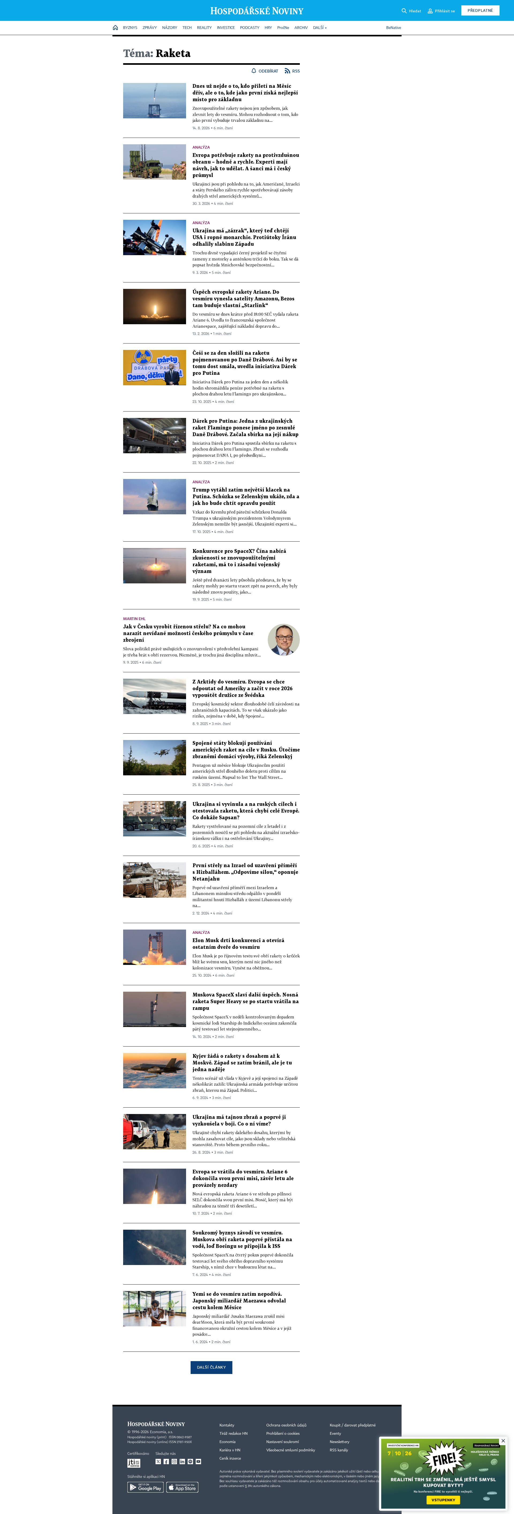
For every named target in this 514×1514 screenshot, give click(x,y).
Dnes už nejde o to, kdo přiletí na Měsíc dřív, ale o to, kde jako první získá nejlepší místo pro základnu (245, 93)
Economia (228, 1442)
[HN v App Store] (182, 1487)
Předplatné (480, 10)
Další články (211, 1367)
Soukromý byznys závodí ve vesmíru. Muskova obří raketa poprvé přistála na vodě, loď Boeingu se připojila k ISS (242, 1240)
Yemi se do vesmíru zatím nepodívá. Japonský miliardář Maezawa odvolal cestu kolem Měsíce (239, 1301)
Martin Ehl (134, 618)
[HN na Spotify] (190, 1461)
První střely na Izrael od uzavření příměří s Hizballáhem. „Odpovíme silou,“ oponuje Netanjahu (245, 872)
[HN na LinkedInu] (182, 1461)
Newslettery (339, 1442)
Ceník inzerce (230, 1458)
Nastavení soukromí (282, 1442)
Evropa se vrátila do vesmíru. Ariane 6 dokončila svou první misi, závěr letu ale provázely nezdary (243, 1179)
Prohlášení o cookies (283, 1434)
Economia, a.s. (161, 1432)
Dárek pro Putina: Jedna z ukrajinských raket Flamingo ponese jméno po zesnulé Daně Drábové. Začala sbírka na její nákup (245, 428)
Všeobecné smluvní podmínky (290, 1450)
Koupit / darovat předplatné (353, 1425)
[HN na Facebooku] (166, 1461)
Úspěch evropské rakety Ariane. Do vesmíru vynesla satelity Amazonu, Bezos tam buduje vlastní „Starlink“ (243, 299)
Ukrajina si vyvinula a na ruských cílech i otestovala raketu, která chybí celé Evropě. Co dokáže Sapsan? (245, 811)
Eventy (335, 1434)
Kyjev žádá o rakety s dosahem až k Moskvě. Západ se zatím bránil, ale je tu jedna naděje (242, 1063)
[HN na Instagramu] (174, 1461)
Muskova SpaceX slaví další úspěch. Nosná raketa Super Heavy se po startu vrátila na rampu (245, 1002)
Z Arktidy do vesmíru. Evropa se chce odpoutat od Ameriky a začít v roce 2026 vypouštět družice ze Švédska (242, 689)
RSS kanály (339, 1450)
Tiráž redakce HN (234, 1434)
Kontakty (227, 1425)
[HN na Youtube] (198, 1461)
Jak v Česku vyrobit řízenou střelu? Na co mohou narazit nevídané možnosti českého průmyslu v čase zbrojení (188, 634)
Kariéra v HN (230, 1450)
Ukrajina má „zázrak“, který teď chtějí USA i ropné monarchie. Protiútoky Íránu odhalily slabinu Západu (244, 238)
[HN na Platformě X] (158, 1461)
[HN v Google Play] (145, 1487)
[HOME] (115, 28)
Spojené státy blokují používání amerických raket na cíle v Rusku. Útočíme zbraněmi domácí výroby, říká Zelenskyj (246, 750)
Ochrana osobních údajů (286, 1425)
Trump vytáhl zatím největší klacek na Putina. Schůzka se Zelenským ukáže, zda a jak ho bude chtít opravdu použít (245, 497)
